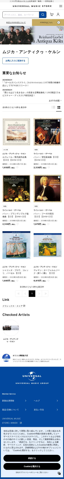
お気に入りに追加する (15, 61)
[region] (16, 22)
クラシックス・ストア (12, 306)
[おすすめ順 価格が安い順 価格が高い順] (54, 100)
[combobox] (24, 14)
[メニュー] (60, 6)
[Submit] (42, 14)
